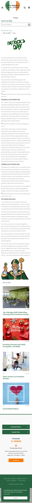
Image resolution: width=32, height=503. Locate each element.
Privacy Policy (22, 480)
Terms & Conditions (11, 480)
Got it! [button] (15, 497)
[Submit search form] (29, 24)
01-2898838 (16, 441)
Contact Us (16, 460)
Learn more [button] (7, 494)
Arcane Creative (19, 484)
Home (16, 18)
